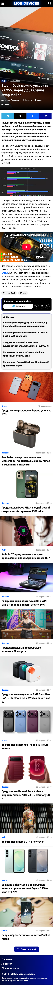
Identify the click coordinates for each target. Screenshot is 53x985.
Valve (23, 293)
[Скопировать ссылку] (45, 116)
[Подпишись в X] (36, 306)
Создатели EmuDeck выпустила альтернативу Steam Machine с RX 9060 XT (26, 344)
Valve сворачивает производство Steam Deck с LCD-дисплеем (25, 334)
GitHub (4, 272)
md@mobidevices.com (18, 981)
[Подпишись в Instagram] (47, 306)
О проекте (6, 959)
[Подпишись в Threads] (42, 306)
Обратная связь (10, 968)
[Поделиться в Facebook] (32, 116)
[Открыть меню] (2, 3)
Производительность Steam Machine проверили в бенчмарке (23, 354)
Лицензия (6, 963)
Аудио (39, 100)
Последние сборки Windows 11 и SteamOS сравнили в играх (26, 364)
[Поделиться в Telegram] (7, 116)
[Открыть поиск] (49, 3)
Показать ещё (28, 949)
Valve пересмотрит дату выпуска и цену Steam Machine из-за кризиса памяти (25, 324)
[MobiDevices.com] (26, 3)
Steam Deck (9, 293)
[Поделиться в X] (20, 116)
